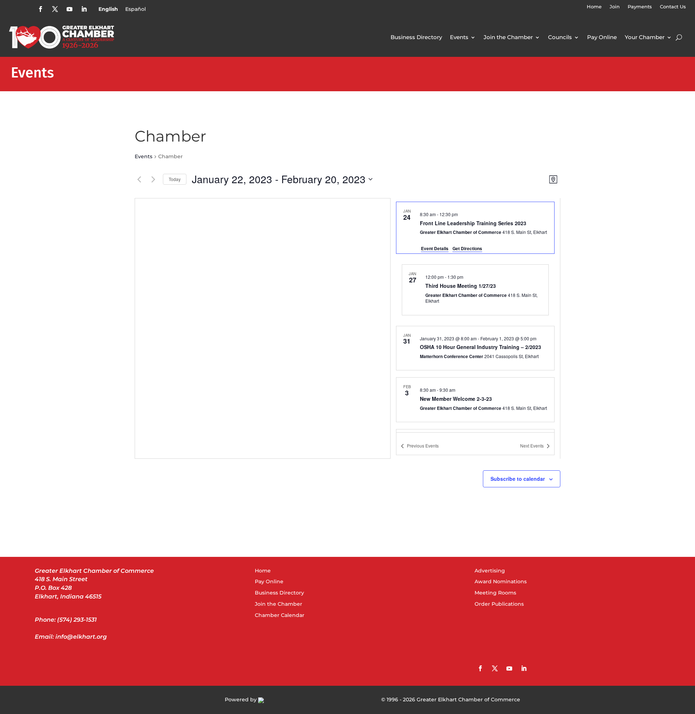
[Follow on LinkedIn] (84, 9)
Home (594, 6)
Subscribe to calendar (517, 478)
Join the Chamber (508, 37)
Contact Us (673, 6)
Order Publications (499, 604)
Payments (640, 6)
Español (135, 9)
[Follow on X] (55, 9)
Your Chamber (645, 37)
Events (459, 37)
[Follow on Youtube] (69, 9)
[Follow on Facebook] (40, 9)
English (108, 9)
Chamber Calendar (279, 615)
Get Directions (467, 248)
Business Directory (416, 37)
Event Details (434, 248)
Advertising (490, 570)
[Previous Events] (139, 179)
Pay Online (602, 37)
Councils (560, 37)
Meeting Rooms (495, 592)
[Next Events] (153, 179)
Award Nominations (501, 581)
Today (175, 179)
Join (615, 6)
